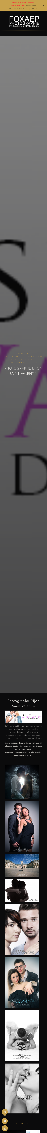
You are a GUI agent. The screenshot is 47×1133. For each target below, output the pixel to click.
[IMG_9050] (22, 1036)
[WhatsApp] (5, 1121)
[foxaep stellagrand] (22, 1089)
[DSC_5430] (22, 891)
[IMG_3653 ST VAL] (22, 983)
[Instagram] (5, 1128)
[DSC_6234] (22, 782)
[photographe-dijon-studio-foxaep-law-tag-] (22, 866)
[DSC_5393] (22, 827)
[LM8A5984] (22, 930)
